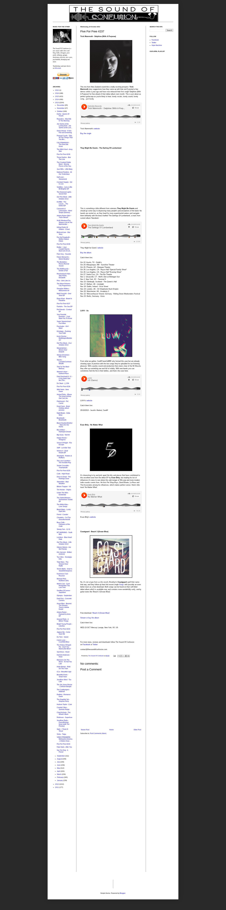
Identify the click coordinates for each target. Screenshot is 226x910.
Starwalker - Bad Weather (63, 482)
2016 (57, 93)
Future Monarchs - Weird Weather (63, 258)
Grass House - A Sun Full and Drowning (64, 131)
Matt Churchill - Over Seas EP (64, 294)
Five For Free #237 (63, 303)
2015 (57, 96)
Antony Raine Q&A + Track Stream (64, 216)
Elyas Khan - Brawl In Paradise (64, 299)
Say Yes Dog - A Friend (62, 751)
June (59, 765)
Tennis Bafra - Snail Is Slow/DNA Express (64, 570)
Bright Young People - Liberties (64, 625)
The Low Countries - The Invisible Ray (64, 462)
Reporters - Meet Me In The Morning (64, 120)
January (60, 780)
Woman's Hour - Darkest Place (63, 372)
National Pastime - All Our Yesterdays (64, 173)
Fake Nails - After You (64, 747)
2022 (57, 90)
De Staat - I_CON (63, 383)
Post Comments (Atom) (98, 733)
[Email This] (118, 656)
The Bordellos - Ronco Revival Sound (63, 264)
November (61, 108)
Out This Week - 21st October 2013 (64, 344)
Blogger (122, 893)
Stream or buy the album (89, 618)
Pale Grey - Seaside (64, 254)
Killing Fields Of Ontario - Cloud (63, 228)
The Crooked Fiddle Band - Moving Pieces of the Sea (64, 164)
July (58, 762)
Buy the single (85, 133)
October (60, 111)
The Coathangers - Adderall (63, 690)
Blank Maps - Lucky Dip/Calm (64, 510)
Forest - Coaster (62, 514)
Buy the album (85, 253)
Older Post (137, 730)
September (61, 756)
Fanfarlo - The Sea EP (64, 306)
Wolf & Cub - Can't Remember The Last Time (63, 585)
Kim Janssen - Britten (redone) (64, 553)
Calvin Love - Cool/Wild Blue (63, 641)
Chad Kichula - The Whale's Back (63, 713)
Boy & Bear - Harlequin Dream (64, 431)
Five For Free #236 (63, 386)
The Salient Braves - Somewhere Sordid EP (64, 499)
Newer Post (85, 730)
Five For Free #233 (63, 744)
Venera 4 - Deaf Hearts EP (62, 452)
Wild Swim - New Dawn (63, 390)
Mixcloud (58, 68)
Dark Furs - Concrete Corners (64, 599)
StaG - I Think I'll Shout (62, 730)
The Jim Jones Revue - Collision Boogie (64, 685)
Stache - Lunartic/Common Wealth (64, 362)
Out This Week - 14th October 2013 (64, 543)
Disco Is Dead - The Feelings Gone (64, 477)
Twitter (95, 644)
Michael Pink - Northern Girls (63, 580)
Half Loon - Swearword (62, 178)
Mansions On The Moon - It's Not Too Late (64, 662)
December (61, 105)
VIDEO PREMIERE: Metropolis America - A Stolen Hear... (64, 739)
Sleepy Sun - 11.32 (63, 529)
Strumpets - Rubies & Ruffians (64, 457)
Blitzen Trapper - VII (64, 486)
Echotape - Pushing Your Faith (64, 332)
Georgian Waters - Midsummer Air (63, 289)
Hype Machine (157, 45)
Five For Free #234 (63, 629)
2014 (57, 99)
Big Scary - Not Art (63, 435)
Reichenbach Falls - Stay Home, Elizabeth (64, 276)
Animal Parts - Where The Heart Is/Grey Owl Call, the (64, 396)
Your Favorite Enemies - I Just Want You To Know (64, 316)
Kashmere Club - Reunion (63, 575)
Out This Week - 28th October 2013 (64, 198)
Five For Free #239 (63, 154)
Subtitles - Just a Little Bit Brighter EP (64, 188)
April (59, 771)
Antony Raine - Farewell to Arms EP (63, 614)
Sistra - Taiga (61, 734)
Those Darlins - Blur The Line (64, 158)
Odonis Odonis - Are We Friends (64, 548)
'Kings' (121, 584)
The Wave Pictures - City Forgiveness (64, 284)
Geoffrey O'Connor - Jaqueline (64, 591)
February (60, 777)
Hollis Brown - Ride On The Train (63, 667)
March (59, 774)
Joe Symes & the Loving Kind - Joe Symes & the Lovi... (64, 126)
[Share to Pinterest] (128, 656)
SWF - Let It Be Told (64, 448)
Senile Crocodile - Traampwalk (63, 466)
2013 (57, 102)
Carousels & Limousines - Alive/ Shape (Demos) (64, 210)
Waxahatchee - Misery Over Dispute (62, 350)
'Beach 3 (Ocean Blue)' (101, 613)
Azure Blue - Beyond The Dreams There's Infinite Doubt (64, 606)
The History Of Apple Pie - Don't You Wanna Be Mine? (64, 647)
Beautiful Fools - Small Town (62, 675)
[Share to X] (123, 656)
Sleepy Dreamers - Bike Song (63, 356)
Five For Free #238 (63, 244)
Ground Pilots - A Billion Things (63, 620)
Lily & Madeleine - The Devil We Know (63, 144)
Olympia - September (64, 595)
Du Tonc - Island (62, 637)
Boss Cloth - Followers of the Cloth (63, 524)
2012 (57, 784)
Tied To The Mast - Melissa (63, 367)
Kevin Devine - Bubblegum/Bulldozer (64, 338)
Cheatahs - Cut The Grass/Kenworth (64, 518)
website (97, 129)
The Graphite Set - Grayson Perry (63, 700)
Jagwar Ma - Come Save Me (63, 633)
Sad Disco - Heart (63, 652)
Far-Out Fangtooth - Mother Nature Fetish (64, 239)
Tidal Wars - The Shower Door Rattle (62, 564)
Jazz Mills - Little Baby (64, 169)
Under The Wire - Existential (63, 493)
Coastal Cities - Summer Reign (63, 708)
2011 (57, 787)
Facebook (86, 644)
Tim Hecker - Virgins (64, 490)
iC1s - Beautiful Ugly (64, 672)
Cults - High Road (63, 474)
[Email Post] (114, 655)
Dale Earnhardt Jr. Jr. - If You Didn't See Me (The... (64, 378)
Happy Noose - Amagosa (62, 439)
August (59, 759)
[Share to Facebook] (126, 656)
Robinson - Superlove (64, 717)
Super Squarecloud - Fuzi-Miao (64, 322)
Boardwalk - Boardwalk (61, 419)
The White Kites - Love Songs (63, 505)
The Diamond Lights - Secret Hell (64, 193)
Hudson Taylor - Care (64, 704)
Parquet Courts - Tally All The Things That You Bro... (64, 137)
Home (111, 730)
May (58, 768)
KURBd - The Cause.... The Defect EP (62, 204)
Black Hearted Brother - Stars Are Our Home (64, 425)
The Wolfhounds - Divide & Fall (63, 270)
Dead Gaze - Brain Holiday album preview (63, 408)
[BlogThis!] (121, 656)
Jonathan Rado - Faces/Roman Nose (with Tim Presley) (63, 723)
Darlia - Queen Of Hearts (63, 115)
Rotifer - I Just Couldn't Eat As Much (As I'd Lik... (64, 249)
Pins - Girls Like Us (63, 281)
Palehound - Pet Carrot (62, 402)
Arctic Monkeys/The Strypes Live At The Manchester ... (64, 222)
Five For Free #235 (63, 471)
